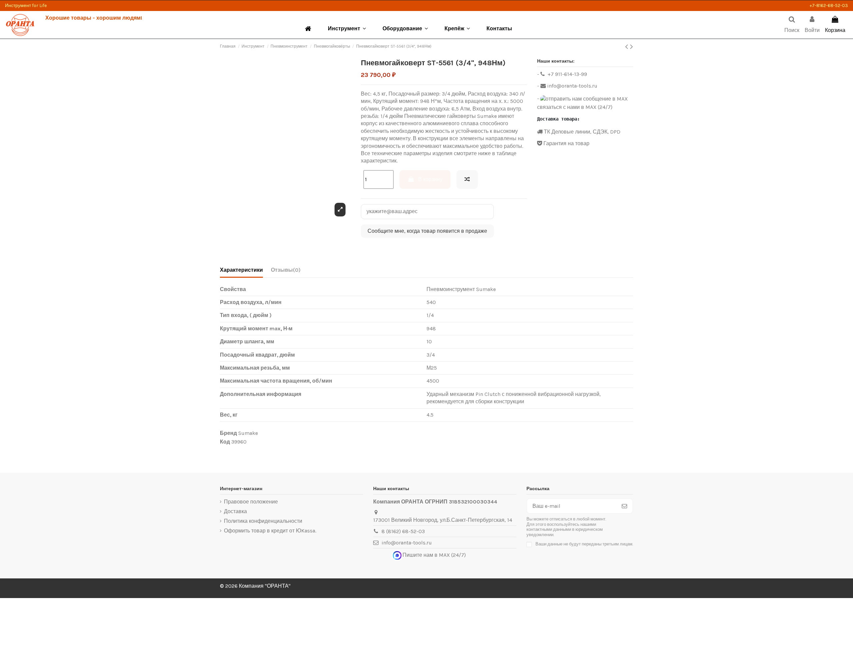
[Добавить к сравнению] (467, 179)
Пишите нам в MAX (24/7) (434, 555)
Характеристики (241, 270)
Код (225, 442)
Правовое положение (251, 501)
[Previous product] (627, 46)
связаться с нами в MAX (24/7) (574, 107)
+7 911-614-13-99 (566, 74)
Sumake (248, 433)
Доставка (235, 511)
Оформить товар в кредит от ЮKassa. (270, 530)
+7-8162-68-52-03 (829, 5)
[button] (347, 29)
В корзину (430, 179)
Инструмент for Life (26, 5)
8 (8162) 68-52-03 (403, 531)
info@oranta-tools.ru (571, 86)
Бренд (228, 433)
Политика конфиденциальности (263, 521)
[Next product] (631, 46)
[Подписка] (624, 506)
